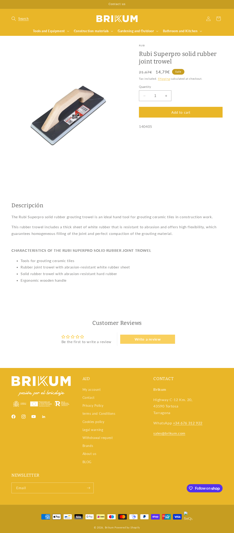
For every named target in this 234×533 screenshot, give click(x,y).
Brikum (109, 527)
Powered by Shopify (127, 527)
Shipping (164, 78)
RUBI (142, 45)
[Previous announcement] (13, 4)
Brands (87, 446)
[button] (20, 19)
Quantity (145, 87)
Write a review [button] (148, 339)
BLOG (86, 462)
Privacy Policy (93, 405)
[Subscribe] (88, 488)
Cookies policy (93, 422)
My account (91, 389)
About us (89, 454)
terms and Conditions (98, 413)
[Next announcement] (221, 4)
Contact (88, 397)
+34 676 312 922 (187, 423)
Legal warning (92, 430)
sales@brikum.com (169, 433)
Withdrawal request (97, 438)
